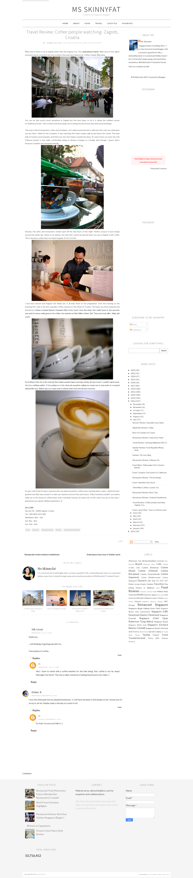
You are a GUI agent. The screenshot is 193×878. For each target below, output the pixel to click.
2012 (133, 401)
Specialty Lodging (155, 632)
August (136, 416)
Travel (98, 23)
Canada (165, 564)
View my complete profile (139, 66)
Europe (137, 584)
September (138, 413)
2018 (133, 382)
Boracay (132, 564)
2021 (133, 373)
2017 (133, 386)
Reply (120, 655)
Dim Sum (152, 581)
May (135, 516)
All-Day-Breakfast (149, 561)
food (158, 588)
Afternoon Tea (135, 561)
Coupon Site (165, 874)
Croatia (69, 43)
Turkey (151, 638)
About (76, 23)
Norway (160, 601)
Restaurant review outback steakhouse (42, 554)
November (137, 407)
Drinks (132, 584)
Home (65, 23)
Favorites (127, 23)
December (137, 404)
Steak (132, 635)
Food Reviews (77, 43)
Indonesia (147, 595)
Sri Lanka (165, 632)
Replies (36, 658)
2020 (133, 376)
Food (87, 23)
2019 (133, 379)
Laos (162, 595)
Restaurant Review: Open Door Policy (148, 438)
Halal (155, 591)
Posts (134, 324)
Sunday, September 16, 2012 (50, 719)
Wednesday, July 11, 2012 (42, 633)
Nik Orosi (37, 629)
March (136, 522)
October (136, 410)
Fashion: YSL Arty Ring (141, 455)
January (136, 528)
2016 (133, 389)
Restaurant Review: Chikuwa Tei (145, 460)
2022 (133, 370)
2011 (133, 531)
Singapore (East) (161, 622)
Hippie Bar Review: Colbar (143, 428)
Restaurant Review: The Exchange (146, 477)
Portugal (133, 605)
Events (143, 584)
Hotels (140, 594)
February (137, 525)
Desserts (143, 580)
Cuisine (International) (150, 574)
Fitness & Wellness (146, 588)
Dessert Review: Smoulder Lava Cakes (148, 423)
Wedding (132, 641)
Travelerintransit (95, 43)
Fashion (150, 584)
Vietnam (165, 638)
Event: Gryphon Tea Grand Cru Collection (149, 472)
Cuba (139, 568)
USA (158, 638)
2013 (133, 398)
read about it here (90, 52)
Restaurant (146, 604)
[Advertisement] (148, 194)
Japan (154, 595)
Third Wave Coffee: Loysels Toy (145, 487)
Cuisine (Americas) (151, 567)
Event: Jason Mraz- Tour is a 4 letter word (149, 510)
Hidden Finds (162, 591)
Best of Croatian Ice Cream (56, 609)
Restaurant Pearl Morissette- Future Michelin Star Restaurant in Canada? (51, 794)
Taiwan (138, 635)
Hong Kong (133, 595)
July (135, 419)
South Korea (144, 632)
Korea (159, 595)
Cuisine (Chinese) (149, 570)
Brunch (139, 564)
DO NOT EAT (162, 581)
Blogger (162, 77)
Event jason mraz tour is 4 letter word (103, 554)
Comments (136, 330)
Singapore (161, 604)
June (135, 513)
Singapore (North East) (138, 625)
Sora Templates (152, 874)
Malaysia (139, 602)
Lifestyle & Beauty (144, 598)
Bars (166, 561)
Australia (161, 561)
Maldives (146, 601)
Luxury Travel (157, 598)
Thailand (157, 635)
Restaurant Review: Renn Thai (145, 492)
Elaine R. (37, 692)
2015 (133, 392)
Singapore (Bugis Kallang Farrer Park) (145, 608)
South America (134, 632)
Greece (150, 591)
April (135, 519)
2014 (133, 395)
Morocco (154, 601)
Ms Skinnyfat (96, 9)
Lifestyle (112, 23)
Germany (143, 591)
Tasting (147, 634)
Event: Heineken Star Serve (143, 482)
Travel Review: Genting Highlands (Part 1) (149, 442)
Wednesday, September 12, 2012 (44, 695)
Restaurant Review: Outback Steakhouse (149, 497)
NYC (166, 601)
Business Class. (150, 564)
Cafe (64, 43)
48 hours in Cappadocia (38, 825)
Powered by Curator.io (159, 169)
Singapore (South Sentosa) (157, 628)
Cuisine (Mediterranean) (151, 578)
